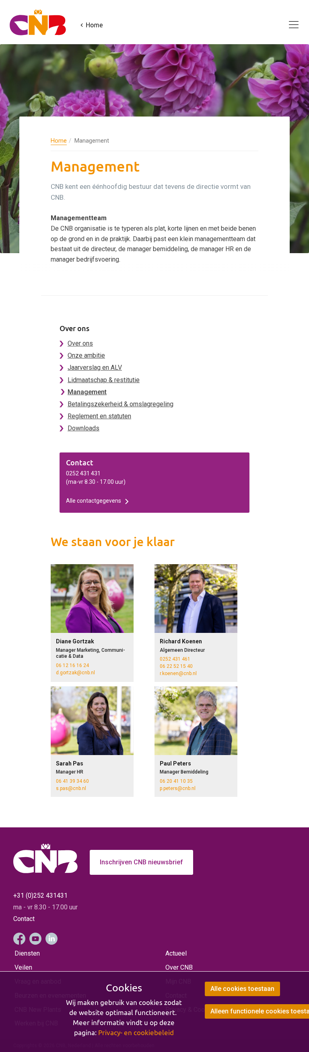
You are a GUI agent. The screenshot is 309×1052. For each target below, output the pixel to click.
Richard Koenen (181, 641)
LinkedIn (51, 939)
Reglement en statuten (99, 416)
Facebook (19, 939)
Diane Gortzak (75, 641)
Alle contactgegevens (93, 500)
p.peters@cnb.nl (178, 788)
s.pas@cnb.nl (71, 788)
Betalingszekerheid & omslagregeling (120, 404)
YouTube (35, 939)
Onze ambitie (86, 355)
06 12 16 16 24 (72, 665)
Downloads (83, 428)
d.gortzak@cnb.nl (75, 672)
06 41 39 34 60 (72, 781)
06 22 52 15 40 (176, 666)
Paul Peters (175, 763)
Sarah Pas (69, 763)
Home (59, 140)
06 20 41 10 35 (176, 781)
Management (87, 392)
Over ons (80, 343)
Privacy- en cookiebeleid (136, 1032)
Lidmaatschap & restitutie (104, 380)
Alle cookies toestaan (242, 989)
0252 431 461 (175, 659)
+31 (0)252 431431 (40, 895)
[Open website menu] (289, 20)
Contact (24, 919)
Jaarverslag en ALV (95, 367)
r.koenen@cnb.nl (178, 673)
